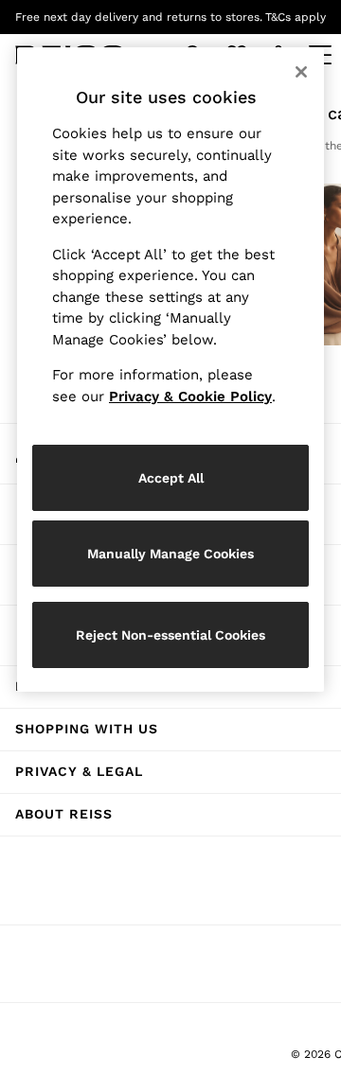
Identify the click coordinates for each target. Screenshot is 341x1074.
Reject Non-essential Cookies (170, 635)
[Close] (301, 72)
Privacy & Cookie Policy (190, 396)
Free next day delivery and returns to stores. (138, 17)
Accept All (171, 477)
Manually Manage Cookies (170, 553)
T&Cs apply (295, 17)
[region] (170, 369)
